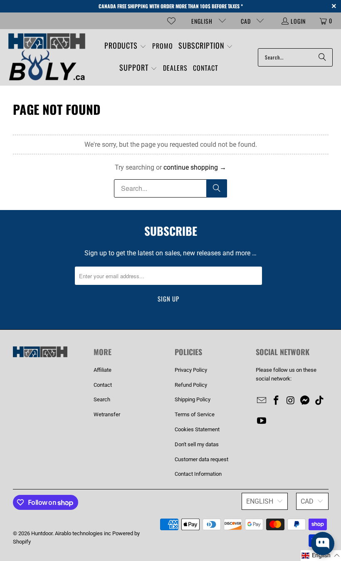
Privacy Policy (191, 370)
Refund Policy (191, 385)
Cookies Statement (197, 429)
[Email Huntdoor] (262, 400)
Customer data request (201, 459)
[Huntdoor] (46, 57)
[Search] (322, 57)
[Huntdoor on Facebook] (276, 400)
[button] (125, 46)
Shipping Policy (192, 399)
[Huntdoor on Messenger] (305, 400)
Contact (103, 385)
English (202, 21)
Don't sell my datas (197, 444)
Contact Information (198, 474)
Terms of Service (195, 414)
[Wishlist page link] (171, 21)
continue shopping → (194, 167)
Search (102, 399)
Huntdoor (41, 533)
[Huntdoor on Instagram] (290, 400)
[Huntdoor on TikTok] (320, 400)
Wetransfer (107, 414)
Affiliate (102, 370)
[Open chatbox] (322, 543)
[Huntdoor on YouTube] (262, 421)
